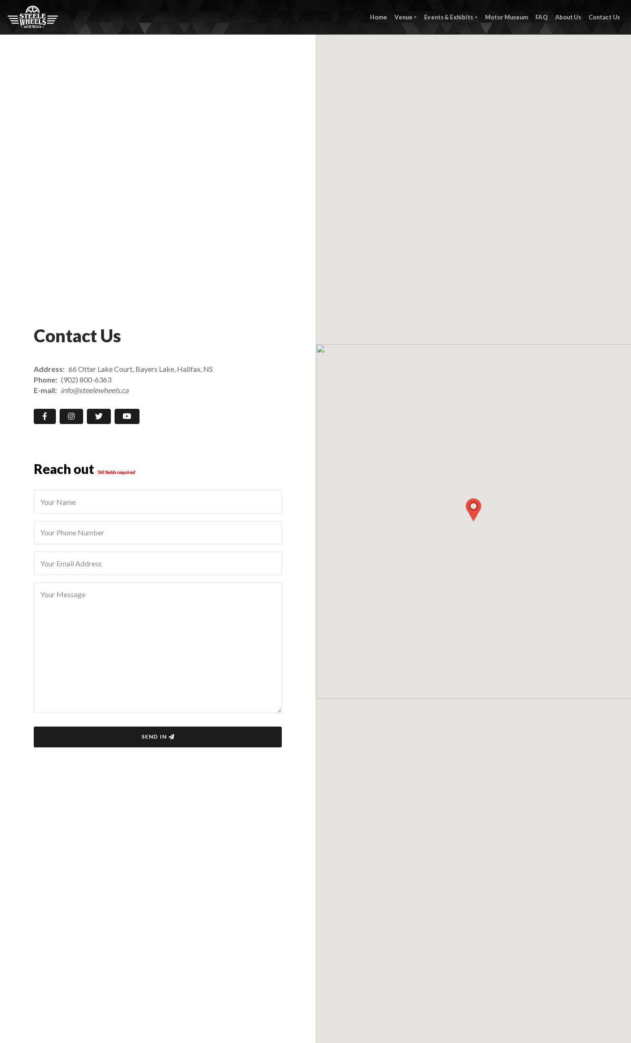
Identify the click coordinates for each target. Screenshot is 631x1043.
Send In (154, 736)
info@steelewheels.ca (94, 390)
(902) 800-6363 (86, 379)
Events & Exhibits (448, 17)
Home (379, 17)
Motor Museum (506, 17)
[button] (473, 510)
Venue (403, 17)
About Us (568, 17)
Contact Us (604, 17)
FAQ (541, 17)
